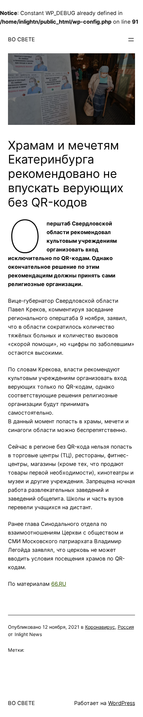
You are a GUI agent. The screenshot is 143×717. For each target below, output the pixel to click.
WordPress (121, 703)
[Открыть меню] (131, 40)
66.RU (58, 583)
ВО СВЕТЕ (21, 39)
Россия (126, 627)
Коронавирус (100, 627)
